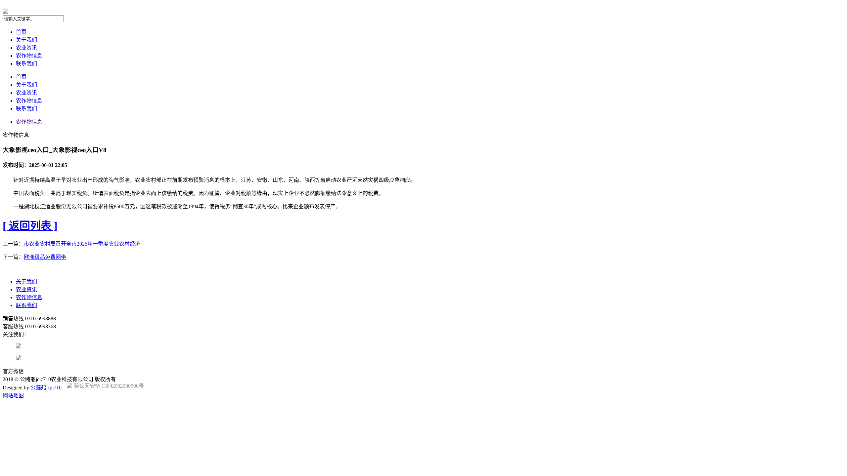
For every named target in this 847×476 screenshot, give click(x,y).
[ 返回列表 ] (30, 226)
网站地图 (13, 395)
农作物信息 (29, 56)
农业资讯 (26, 48)
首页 (21, 32)
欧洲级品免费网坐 (45, 257)
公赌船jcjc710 (46, 387)
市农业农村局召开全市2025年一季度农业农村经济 (82, 244)
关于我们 (26, 40)
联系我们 (26, 63)
